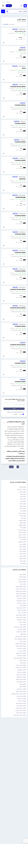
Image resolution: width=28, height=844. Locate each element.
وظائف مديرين (22, 574)
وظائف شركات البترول (21, 596)
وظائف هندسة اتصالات (21, 591)
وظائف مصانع (23, 684)
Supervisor (22, 179)
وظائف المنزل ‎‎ (22, 553)
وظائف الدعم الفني (21, 698)
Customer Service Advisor (18, 87)
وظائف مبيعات (22, 641)
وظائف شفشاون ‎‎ (22, 525)
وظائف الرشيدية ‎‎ (22, 537)
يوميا (21, 414)
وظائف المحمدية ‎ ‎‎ (22, 530)
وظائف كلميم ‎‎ (22, 561)
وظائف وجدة (23, 511)
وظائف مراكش (22, 492)
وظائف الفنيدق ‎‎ (22, 520)
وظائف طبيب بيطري (21, 696)
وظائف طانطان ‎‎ (22, 558)
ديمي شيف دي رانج (20, 31)
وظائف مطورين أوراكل (21, 586)
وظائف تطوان (23, 506)
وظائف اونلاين (23, 662)
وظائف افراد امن (22, 579)
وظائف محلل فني (22, 651)
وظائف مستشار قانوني (21, 615)
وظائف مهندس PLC (21, 712)
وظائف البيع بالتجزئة (21, 682)
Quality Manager (20, 197)
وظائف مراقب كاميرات (21, 708)
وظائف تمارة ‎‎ (23, 527)
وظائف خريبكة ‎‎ (22, 551)
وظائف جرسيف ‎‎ (22, 549)
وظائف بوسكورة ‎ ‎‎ (22, 542)
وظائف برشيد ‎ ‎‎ (22, 539)
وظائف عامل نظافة (21, 619)
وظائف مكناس (22, 503)
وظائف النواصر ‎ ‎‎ (22, 546)
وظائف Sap (23, 634)
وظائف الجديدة (22, 508)
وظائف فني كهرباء (21, 603)
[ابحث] (3, 11)
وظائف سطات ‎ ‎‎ (22, 515)
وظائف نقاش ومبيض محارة (20, 658)
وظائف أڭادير (23, 499)
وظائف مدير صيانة (22, 672)
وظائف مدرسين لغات (21, 689)
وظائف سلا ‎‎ (23, 518)
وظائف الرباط (23, 494)
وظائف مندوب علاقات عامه (20, 715)
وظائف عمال (23, 624)
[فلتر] (7, 11)
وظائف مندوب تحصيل (21, 665)
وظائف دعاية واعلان (21, 598)
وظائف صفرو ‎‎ (23, 563)
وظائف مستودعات (22, 629)
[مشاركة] (3, 42)
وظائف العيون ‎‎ (22, 523)
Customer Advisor (20, 105)
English (8, 2)
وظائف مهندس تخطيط (21, 636)
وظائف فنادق (23, 605)
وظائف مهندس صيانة (21, 679)
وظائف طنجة (23, 496)
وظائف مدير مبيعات (21, 655)
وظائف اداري (23, 584)
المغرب (3, 2)
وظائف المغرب (22, 487)
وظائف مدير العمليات (21, 674)
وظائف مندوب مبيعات (21, 589)
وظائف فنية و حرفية (21, 608)
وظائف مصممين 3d (21, 600)
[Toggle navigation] (3, 5)
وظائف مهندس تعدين (21, 703)
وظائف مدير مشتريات (21, 631)
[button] (21, 5)
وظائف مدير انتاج (22, 701)
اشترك (14, 408)
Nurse (24, 68)
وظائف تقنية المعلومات (20, 643)
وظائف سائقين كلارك (21, 705)
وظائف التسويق (22, 581)
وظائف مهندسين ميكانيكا (20, 627)
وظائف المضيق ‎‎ (22, 532)
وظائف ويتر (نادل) (22, 610)
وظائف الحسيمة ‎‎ (22, 513)
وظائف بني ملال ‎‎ (22, 534)
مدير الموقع (22, 50)
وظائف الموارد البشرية (21, 646)
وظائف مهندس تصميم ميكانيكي (18, 693)
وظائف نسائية (23, 686)
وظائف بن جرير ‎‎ (22, 544)
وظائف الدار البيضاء (21, 489)
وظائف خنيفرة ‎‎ (22, 556)
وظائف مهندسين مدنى (20, 710)
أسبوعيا (15, 414)
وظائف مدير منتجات (21, 648)
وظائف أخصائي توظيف (21, 653)
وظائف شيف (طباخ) (21, 677)
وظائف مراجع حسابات (21, 617)
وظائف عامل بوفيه (21, 670)
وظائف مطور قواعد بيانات (20, 639)
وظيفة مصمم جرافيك (21, 593)
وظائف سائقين (22, 660)
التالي (11, 467)
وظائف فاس (23, 501)
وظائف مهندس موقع (21, 691)
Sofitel (20, 37)
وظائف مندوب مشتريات (20, 667)
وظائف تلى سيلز (22, 612)
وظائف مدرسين (22, 622)
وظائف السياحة (22, 577)
